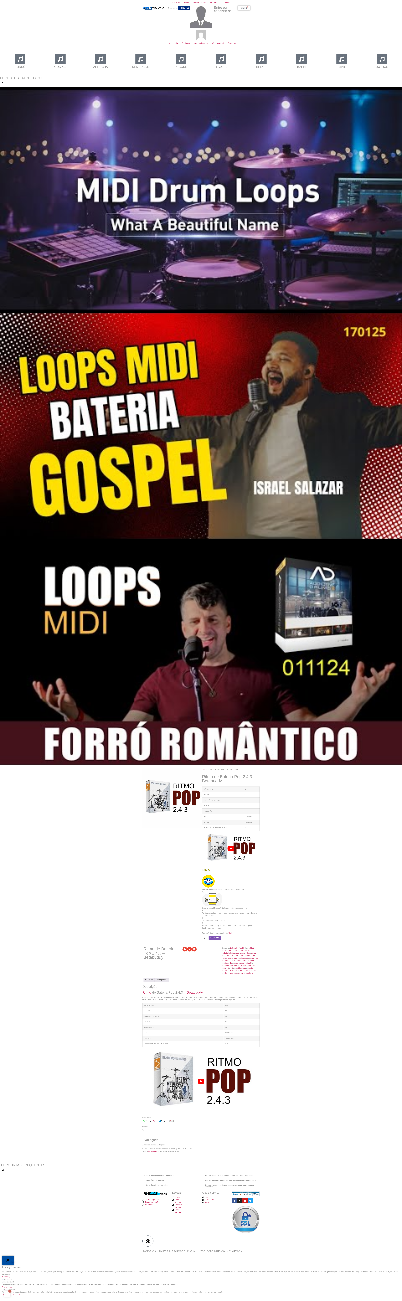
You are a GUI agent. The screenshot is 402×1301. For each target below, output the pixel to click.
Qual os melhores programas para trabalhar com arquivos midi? (230, 1180)
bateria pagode (227, 960)
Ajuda (186, 2)
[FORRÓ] (20, 59)
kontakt (249, 965)
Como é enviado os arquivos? (157, 1185)
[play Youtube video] (201, 200)
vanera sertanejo (244, 973)
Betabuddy (195, 992)
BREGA (261, 66)
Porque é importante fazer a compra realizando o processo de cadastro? (229, 1186)
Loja (176, 43)
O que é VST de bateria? (155, 1180)
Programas (176, 2)
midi (231, 968)
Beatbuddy (186, 43)
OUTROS (382, 66)
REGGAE (221, 66)
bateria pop (238, 960)
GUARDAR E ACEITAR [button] (11, 1294)
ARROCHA (100, 66)
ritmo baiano (232, 970)
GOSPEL (60, 66)
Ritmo (146, 992)
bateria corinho (244, 955)
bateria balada (233, 953)
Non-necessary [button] (7, 1287)
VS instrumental (218, 43)
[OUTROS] (382, 59)
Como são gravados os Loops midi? (160, 1175)
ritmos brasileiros (244, 970)
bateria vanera (238, 963)
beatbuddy (248, 963)
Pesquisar (184, 8)
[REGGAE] (221, 59)
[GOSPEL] (60, 59)
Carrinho (227, 2)
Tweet (155, 1121)
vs (252, 973)
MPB (342, 66)
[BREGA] (261, 59)
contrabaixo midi (240, 965)
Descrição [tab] (149, 980)
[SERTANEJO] (140, 59)
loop (254, 965)
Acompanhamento (201, 43)
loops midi (225, 968)
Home (168, 43)
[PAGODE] (181, 59)
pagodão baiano (240, 968)
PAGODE (181, 66)
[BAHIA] (301, 59)
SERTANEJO (140, 66)
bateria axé (243, 950)
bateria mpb (253, 958)
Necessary (8, 1279)
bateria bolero (245, 953)
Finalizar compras (199, 2)
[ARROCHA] (100, 59)
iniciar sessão (153, 1151)
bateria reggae (248, 960)
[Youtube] (245, 1200)
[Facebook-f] (234, 1200)
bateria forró (232, 958)
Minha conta (214, 2)
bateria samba (227, 963)
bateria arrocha (232, 950)
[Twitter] (250, 1200)
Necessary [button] (6, 1277)
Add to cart (214, 938)
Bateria (233, 948)
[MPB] (341, 59)
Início (204, 770)
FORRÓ (20, 66)
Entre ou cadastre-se (223, 9)
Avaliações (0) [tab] (161, 980)
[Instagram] (239, 1200)
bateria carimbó (232, 955)
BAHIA (301, 66)
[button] (184, 949)
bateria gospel (243, 958)
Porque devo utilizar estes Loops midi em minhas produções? (229, 1175)
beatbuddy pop (227, 965)
